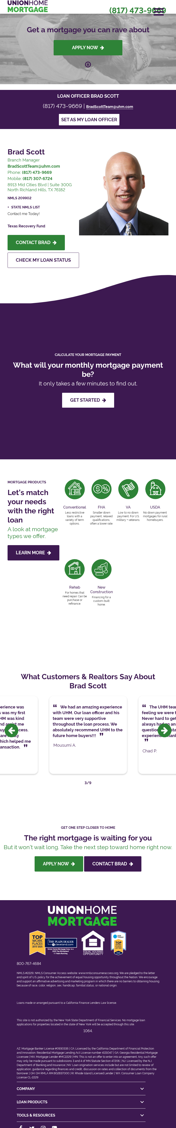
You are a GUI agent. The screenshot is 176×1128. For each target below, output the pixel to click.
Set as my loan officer (89, 119)
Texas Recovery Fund (26, 226)
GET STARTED (86, 400)
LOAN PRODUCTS (32, 1102)
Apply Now (86, 47)
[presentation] (11, 730)
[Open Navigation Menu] (159, 12)
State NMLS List (25, 207)
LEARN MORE (31, 552)
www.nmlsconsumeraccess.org (98, 973)
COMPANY (26, 1089)
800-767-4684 (29, 963)
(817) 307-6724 (37, 178)
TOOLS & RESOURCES (36, 1115)
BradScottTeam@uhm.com (109, 107)
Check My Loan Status (43, 260)
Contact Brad (34, 242)
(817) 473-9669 (137, 10)
